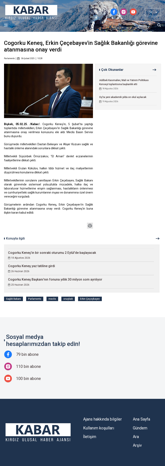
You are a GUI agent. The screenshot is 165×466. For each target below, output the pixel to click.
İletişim (89, 436)
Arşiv (137, 445)
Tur (150, 11)
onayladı (68, 298)
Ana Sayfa (141, 419)
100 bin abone (28, 378)
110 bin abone (28, 366)
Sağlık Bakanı (13, 298)
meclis (52, 298)
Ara (136, 436)
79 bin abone (27, 354)
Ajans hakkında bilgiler (102, 419)
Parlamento (9, 59)
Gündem (140, 428)
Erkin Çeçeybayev (90, 298)
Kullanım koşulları (98, 428)
